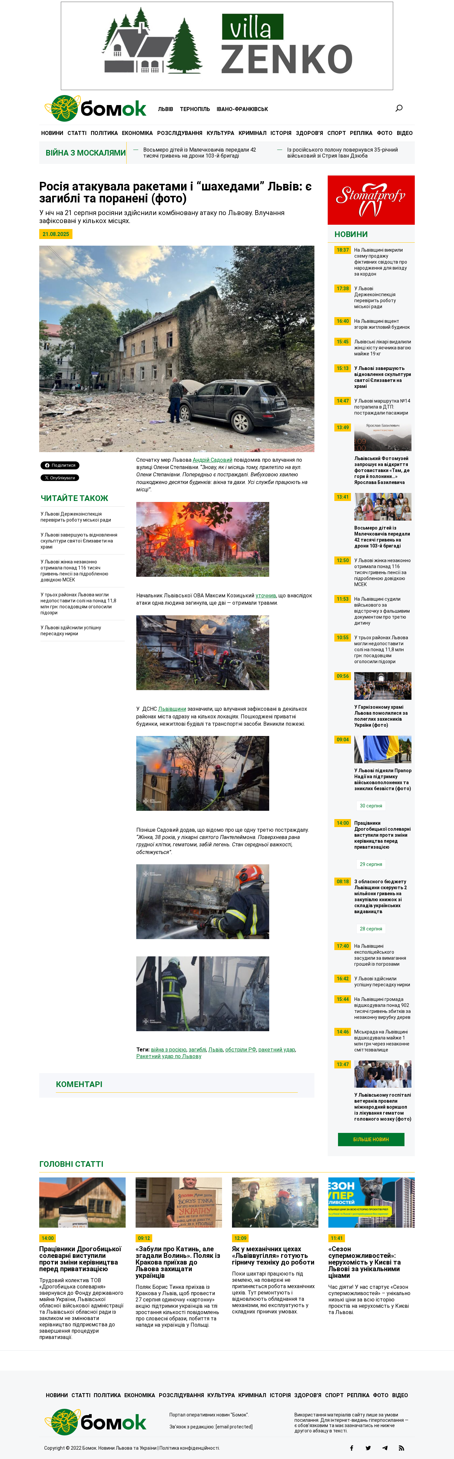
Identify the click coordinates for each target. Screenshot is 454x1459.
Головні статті (71, 1164)
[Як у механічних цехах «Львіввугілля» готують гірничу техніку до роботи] (275, 1202)
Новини (52, 133)
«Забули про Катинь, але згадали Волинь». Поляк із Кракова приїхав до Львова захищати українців (178, 1262)
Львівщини (172, 709)
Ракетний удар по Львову (168, 1056)
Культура (220, 133)
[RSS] (401, 1448)
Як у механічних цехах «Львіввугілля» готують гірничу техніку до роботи (273, 1255)
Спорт (336, 133)
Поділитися (63, 465)
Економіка (137, 133)
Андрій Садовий (212, 460)
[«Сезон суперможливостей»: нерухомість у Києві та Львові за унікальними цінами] (371, 1202)
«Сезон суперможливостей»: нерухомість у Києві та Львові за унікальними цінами (364, 1262)
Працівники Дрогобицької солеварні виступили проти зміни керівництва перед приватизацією (80, 1259)
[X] (368, 1448)
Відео (405, 133)
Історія (281, 133)
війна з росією (168, 1049)
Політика (104, 133)
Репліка (361, 133)
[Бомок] (102, 1422)
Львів (165, 109)
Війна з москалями (86, 153)
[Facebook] (351, 1448)
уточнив (266, 595)
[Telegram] (385, 1448)
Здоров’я (309, 133)
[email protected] (234, 1426)
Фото (385, 133)
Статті (76, 133)
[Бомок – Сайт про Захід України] (95, 108)
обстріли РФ (240, 1049)
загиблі (197, 1049)
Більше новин (371, 1139)
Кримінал (253, 133)
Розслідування (179, 133)
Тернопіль (195, 109)
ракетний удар (277, 1049)
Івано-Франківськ (242, 109)
